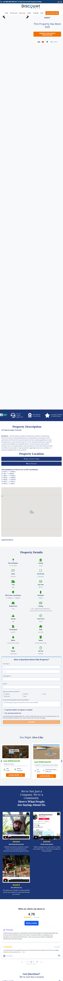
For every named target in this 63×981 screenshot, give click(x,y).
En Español (36, 13)
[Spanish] (61, 2)
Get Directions (32, 464)
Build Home (7, 696)
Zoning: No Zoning (9, 764)
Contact (29, 13)
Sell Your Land (13, 13)
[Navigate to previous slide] (4, 16)
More (42, 13)
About (6, 13)
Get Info (31, 722)
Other (25, 696)
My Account (22, 13)
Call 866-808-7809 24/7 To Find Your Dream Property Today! (22, 2)
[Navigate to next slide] (27, 16)
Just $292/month (43, 761)
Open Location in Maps (32, 459)
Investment (6, 694)
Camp (44, 694)
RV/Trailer (26, 694)
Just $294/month (12, 760)
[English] (58, 2)
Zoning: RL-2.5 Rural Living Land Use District (46, 765)
